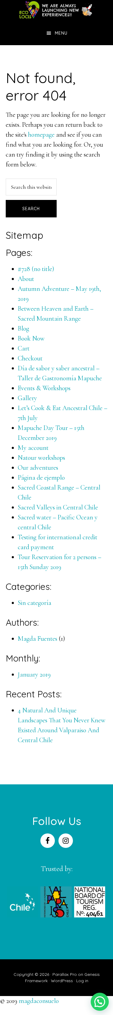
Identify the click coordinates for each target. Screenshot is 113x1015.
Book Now (31, 338)
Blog (23, 328)
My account (33, 448)
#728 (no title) (36, 269)
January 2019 (34, 674)
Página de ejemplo (41, 477)
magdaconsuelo (39, 1001)
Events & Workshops (44, 388)
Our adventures (38, 468)
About (26, 279)
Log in (82, 980)
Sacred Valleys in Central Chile (58, 507)
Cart (24, 348)
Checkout (30, 358)
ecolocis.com (57, 10)
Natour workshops (41, 458)
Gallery (27, 398)
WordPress (62, 980)
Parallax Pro (64, 974)
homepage (41, 135)
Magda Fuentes (37, 639)
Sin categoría (34, 603)
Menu (61, 33)
